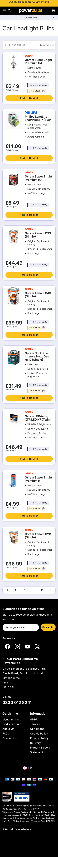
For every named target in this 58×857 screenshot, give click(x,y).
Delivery (35, 743)
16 (42, 590)
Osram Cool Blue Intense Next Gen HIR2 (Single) (37, 356)
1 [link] (7, 590)
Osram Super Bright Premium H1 (38, 479)
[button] (4, 10)
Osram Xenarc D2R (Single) (38, 536)
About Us (8, 728)
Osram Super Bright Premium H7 (38, 178)
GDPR (34, 719)
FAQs (5, 733)
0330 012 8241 (17, 702)
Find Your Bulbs (12, 724)
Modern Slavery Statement (40, 750)
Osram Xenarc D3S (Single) (38, 235)
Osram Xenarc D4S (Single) (38, 295)
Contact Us (9, 738)
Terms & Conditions (37, 726)
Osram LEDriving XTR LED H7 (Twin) (38, 418)
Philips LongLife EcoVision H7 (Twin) (39, 118)
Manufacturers (11, 719)
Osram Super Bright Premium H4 (38, 61)
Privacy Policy (39, 738)
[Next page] (50, 590)
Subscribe (48, 627)
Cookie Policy (39, 733)
